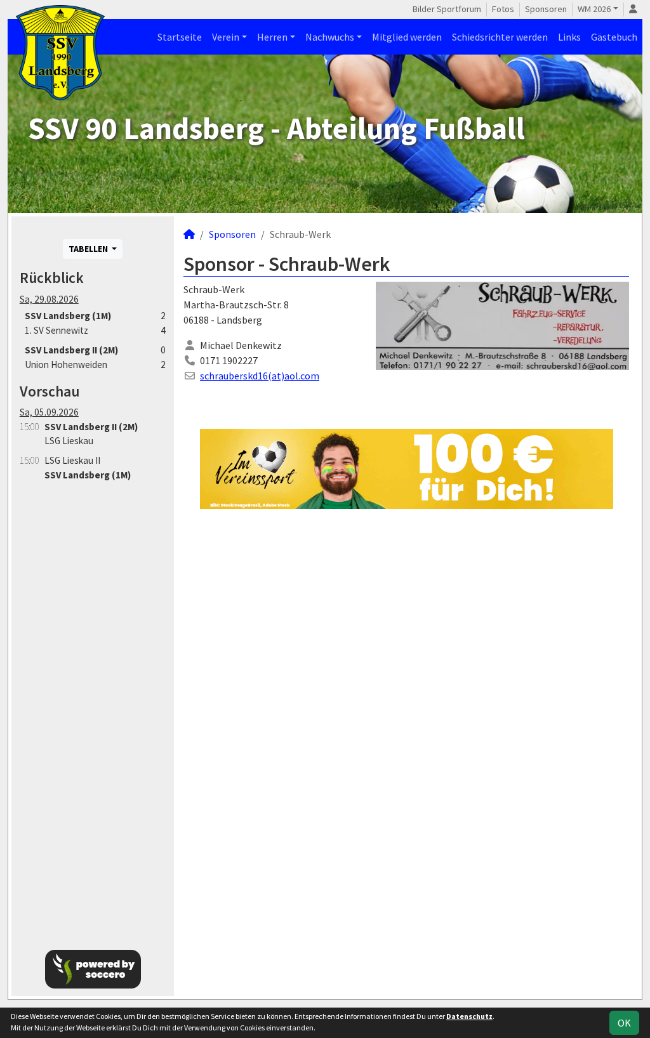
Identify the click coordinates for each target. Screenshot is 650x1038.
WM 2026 (594, 9)
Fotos (503, 9)
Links (569, 36)
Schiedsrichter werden (500, 36)
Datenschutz (469, 1016)
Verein (225, 36)
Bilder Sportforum (447, 9)
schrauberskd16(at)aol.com (259, 375)
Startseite (179, 36)
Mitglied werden (407, 36)
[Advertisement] (93, 708)
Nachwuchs (329, 36)
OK (624, 1022)
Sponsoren (546, 9)
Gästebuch (614, 36)
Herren (272, 36)
